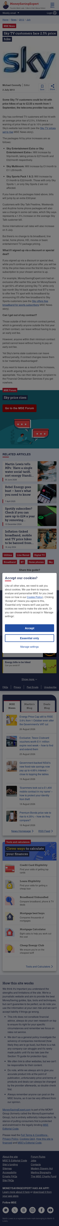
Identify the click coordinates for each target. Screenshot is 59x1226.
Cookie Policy (34, 597)
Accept (29, 628)
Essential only (29, 638)
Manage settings (29, 646)
